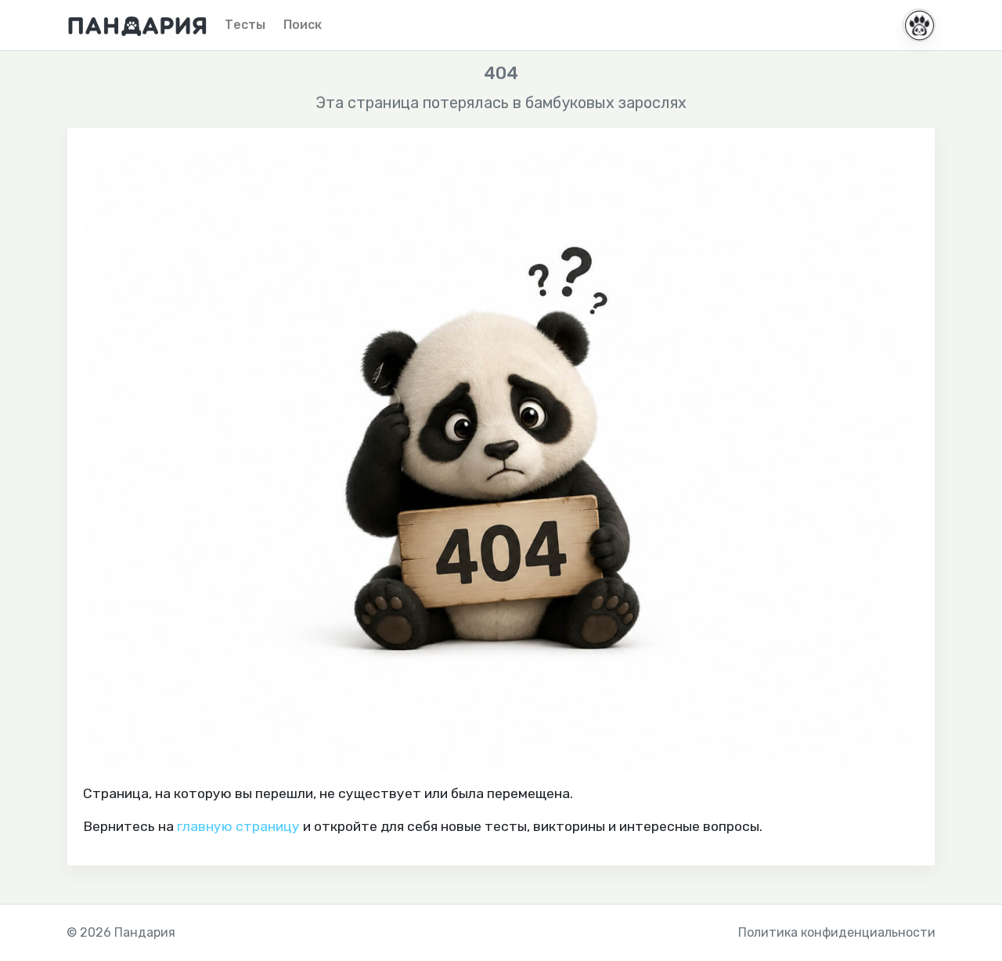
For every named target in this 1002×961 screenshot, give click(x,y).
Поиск (302, 24)
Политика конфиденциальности (836, 932)
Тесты (245, 24)
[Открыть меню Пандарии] (919, 25)
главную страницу (238, 826)
